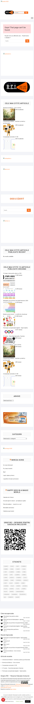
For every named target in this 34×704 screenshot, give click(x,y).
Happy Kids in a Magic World (17, 491)
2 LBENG (17, 574)
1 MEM (18, 571)
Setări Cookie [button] (19, 701)
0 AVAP (6, 566)
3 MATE (6, 580)
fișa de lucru (22, 594)
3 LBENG (19, 577)
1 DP (5, 571)
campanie (6, 594)
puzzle (17, 597)
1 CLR (23, 569)
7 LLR (17, 588)
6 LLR (5, 588)
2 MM (5, 577)
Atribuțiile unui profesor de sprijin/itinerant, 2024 (15, 622)
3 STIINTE (18, 580)
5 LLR (12, 585)
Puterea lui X (6, 641)
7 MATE (23, 588)
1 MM (24, 571)
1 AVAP (17, 569)
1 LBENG (12, 571)
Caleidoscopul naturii (8, 511)
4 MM (23, 583)
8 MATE (11, 591)
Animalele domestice (8, 507)
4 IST (5, 583)
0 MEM (5, 569)
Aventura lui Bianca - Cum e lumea (12, 650)
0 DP (17, 566)
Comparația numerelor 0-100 (9, 665)
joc (5, 597)
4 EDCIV (25, 580)
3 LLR (25, 577)
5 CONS (6, 585)
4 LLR (11, 583)
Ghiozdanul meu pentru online (10, 616)
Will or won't (6, 644)
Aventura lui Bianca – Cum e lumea (11, 662)
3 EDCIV (12, 577)
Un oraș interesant (8, 465)
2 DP (11, 574)
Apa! (4, 472)
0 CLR (12, 566)
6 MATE (11, 588)
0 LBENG (24, 566)
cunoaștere (14, 594)
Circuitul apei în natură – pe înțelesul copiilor (14, 500)
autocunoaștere (19, 591)
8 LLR (5, 591)
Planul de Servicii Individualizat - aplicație (13, 619)
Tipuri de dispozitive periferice (11, 629)
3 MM (12, 580)
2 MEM (23, 574)
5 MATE (18, 585)
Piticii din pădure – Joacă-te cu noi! (12, 504)
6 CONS (25, 585)
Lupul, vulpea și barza (8, 475)
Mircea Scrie (17, 460)
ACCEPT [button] (28, 701)
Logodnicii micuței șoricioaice (11, 479)
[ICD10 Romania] (15, 413)
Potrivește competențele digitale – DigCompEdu (14, 671)
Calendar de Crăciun (8, 497)
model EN (11, 597)
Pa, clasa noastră (7, 468)
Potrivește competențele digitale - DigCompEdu (15, 626)
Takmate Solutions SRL (21, 684)
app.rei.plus (13, 689)
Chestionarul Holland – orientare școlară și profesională (16, 659)
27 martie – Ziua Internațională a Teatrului (12, 668)
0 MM (12, 569)
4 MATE (17, 583)
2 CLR (5, 574)
